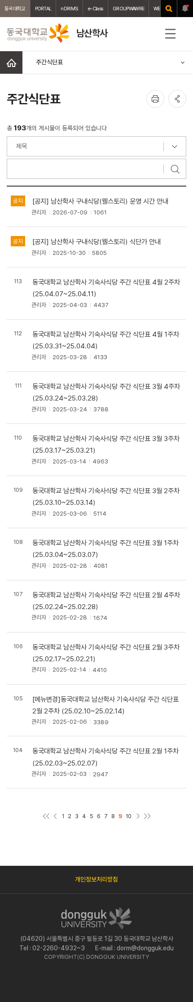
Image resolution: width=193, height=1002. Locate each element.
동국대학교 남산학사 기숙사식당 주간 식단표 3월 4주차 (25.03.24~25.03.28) (106, 392)
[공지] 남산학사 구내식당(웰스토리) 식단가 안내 (96, 241)
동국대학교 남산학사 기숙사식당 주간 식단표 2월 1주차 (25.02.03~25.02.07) (105, 757)
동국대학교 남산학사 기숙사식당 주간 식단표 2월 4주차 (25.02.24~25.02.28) (106, 601)
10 (129, 816)
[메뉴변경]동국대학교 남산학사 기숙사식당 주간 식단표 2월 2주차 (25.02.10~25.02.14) (105, 705)
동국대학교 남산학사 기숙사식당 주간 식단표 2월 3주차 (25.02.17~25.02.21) (106, 653)
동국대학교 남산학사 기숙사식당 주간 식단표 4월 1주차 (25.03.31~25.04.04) (105, 340)
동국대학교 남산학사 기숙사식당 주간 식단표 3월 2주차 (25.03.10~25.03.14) (106, 496)
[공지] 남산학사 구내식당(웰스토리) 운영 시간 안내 (100, 201)
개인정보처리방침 (96, 879)
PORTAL (43, 8)
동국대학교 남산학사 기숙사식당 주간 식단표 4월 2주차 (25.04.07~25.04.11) (106, 288)
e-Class (95, 8)
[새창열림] (168, 8)
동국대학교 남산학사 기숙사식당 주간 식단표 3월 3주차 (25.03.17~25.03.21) (106, 444)
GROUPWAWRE (128, 8)
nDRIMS (69, 8)
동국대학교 (15, 8)
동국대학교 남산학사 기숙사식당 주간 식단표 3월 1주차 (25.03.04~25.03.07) (105, 549)
